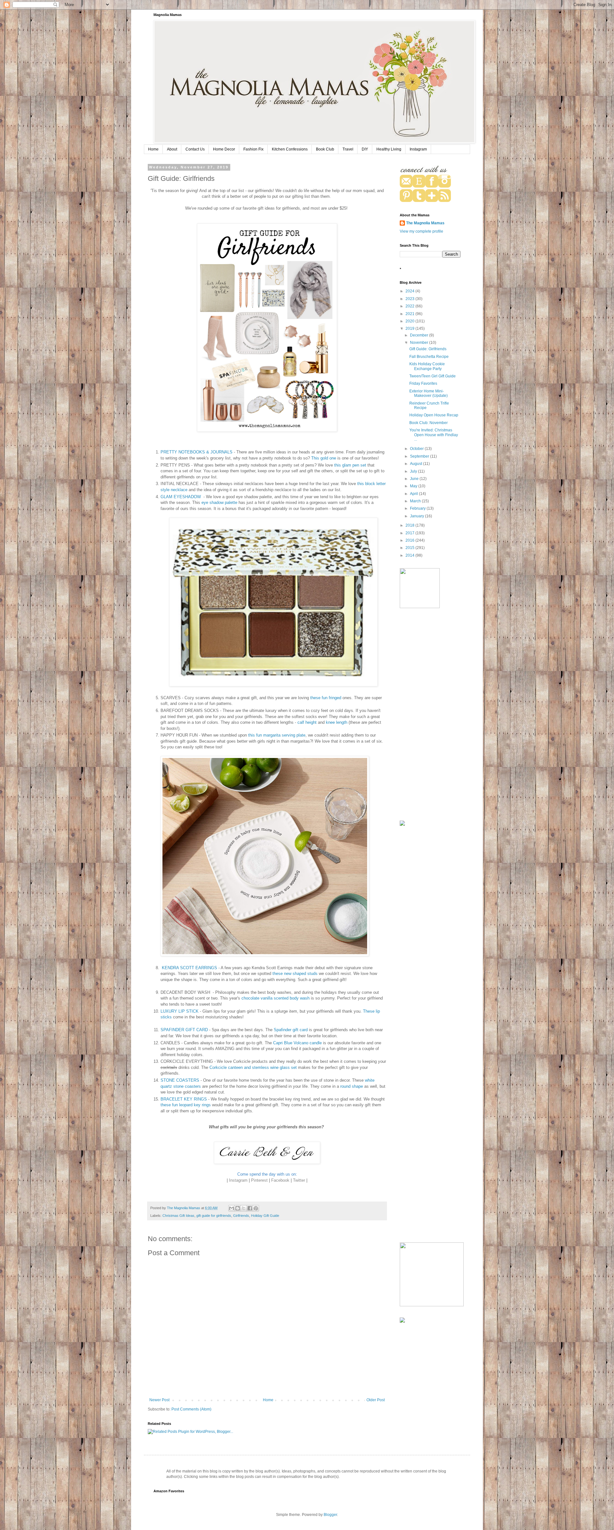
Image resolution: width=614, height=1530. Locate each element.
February (418, 508)
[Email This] (231, 1208)
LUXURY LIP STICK (180, 1011)
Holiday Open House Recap (433, 415)
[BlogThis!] (237, 1208)
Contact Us (195, 149)
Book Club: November (428, 423)
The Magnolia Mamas (425, 223)
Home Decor (224, 149)
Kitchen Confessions (290, 149)
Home (153, 149)
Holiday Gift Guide (265, 1215)
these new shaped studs (295, 973)
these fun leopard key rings (186, 1104)
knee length (336, 722)
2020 (410, 321)
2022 (410, 306)
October (417, 448)
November (419, 342)
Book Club (325, 149)
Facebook (280, 1180)
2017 (410, 533)
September (420, 456)
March (416, 501)
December (419, 335)
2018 (410, 525)
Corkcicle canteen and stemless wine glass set (253, 1067)
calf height (307, 722)
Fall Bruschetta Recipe (429, 356)
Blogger (330, 1514)
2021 (410, 314)
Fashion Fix (253, 149)
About (172, 149)
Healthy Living (388, 149)
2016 (410, 540)
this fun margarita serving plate (276, 735)
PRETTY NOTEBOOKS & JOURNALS (196, 452)
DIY (365, 149)
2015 (410, 547)
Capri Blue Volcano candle (297, 1042)
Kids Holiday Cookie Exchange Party (427, 366)
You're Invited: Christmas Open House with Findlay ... (433, 435)
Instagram (418, 149)
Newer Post (159, 1400)
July (414, 471)
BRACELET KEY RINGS (184, 1099)
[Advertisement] (430, 715)
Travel (347, 149)
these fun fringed (325, 697)
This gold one (323, 458)
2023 (410, 299)
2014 (410, 555)
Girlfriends (241, 1215)
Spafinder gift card (291, 1029)
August (416, 463)
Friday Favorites (423, 383)
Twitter (299, 1180)
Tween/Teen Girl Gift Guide (432, 376)
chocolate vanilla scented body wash (275, 998)
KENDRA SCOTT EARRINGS (189, 967)
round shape (352, 1086)
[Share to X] (243, 1208)
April (414, 493)
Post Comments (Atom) (191, 1409)
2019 (410, 328)
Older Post (375, 1400)
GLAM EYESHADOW (181, 496)
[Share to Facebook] (250, 1208)
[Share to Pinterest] (256, 1208)
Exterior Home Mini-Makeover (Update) (428, 393)
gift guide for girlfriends (213, 1215)
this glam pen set (350, 465)
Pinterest (259, 1180)
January (417, 516)
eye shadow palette (220, 502)
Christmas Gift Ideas (178, 1215)
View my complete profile (421, 231)
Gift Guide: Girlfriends (427, 349)
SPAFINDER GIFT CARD (184, 1029)
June (415, 478)
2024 (410, 291)
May (414, 486)
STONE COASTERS (180, 1080)
